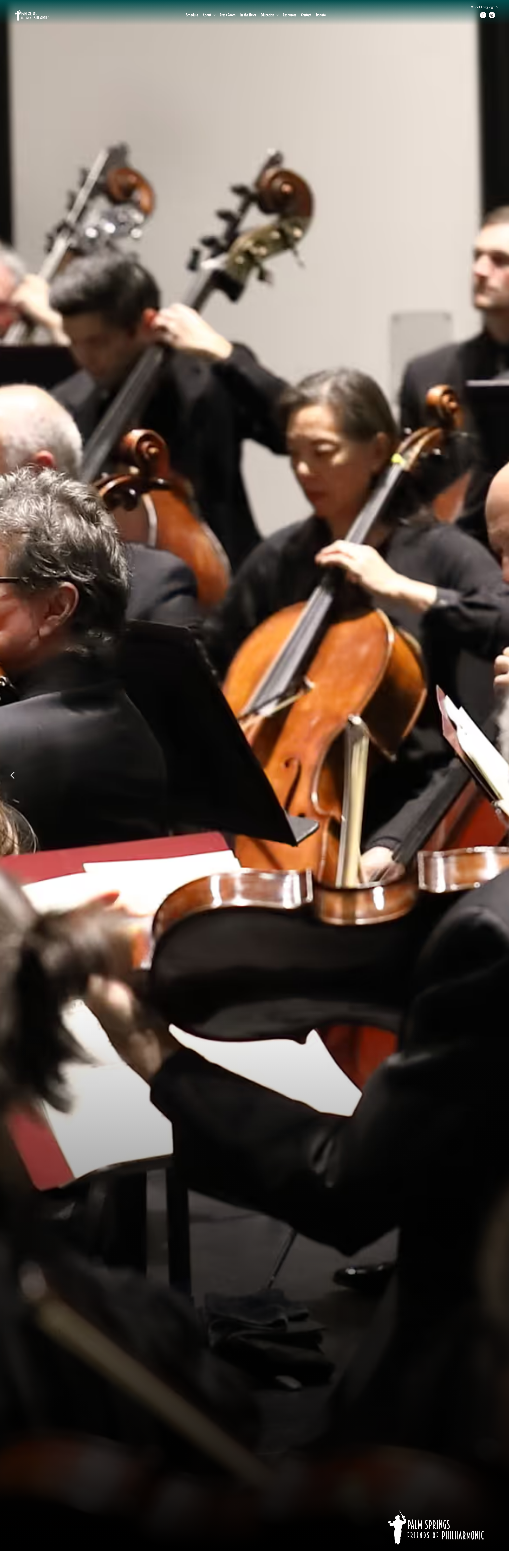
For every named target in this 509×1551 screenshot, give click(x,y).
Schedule (192, 15)
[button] (487, 7)
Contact (306, 15)
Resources (289, 15)
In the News (248, 15)
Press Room (228, 15)
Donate (321, 15)
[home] (32, 15)
